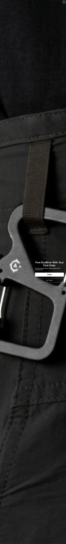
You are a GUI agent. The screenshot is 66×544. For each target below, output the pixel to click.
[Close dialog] (64, 2)
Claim (49, 274)
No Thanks (49, 280)
